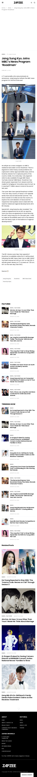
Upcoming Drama (6, 746)
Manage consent (27, 775)
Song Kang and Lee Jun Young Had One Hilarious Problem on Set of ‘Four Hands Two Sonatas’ (22, 380)
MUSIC (21, 722)
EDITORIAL (23, 717)
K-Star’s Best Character (5, 737)
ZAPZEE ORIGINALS (8, 734)
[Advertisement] (18, 29)
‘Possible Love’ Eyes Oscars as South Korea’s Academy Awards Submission (22, 366)
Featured (17, 308)
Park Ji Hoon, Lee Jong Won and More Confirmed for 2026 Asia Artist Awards (22, 393)
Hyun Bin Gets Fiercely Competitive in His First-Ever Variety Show (22, 522)
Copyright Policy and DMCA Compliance (9, 728)
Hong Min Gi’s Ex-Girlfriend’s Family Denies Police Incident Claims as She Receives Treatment (22, 454)
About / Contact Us (7, 722)
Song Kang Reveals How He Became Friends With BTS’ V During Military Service (22, 509)
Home (3, 8)
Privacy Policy (6, 725)
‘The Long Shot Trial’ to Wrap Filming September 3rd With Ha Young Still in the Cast (22, 352)
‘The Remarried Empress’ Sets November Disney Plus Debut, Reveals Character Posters (22, 325)
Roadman (17, 278)
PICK (3, 748)
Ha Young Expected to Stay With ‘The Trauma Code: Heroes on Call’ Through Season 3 (22, 412)
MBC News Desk (27, 278)
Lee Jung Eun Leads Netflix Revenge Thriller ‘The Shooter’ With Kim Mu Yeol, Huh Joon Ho (22, 339)
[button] (3, 3)
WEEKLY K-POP (23, 725)
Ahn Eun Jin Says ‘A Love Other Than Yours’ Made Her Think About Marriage (22, 312)
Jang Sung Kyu (7, 278)
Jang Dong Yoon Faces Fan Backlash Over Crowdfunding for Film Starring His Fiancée (22, 468)
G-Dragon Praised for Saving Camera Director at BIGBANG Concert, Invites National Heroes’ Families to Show (21, 440)
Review (3, 743)
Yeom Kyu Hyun (7, 281)
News (9, 8)
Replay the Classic (7, 741)
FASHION (22, 728)
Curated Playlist (6, 751)
